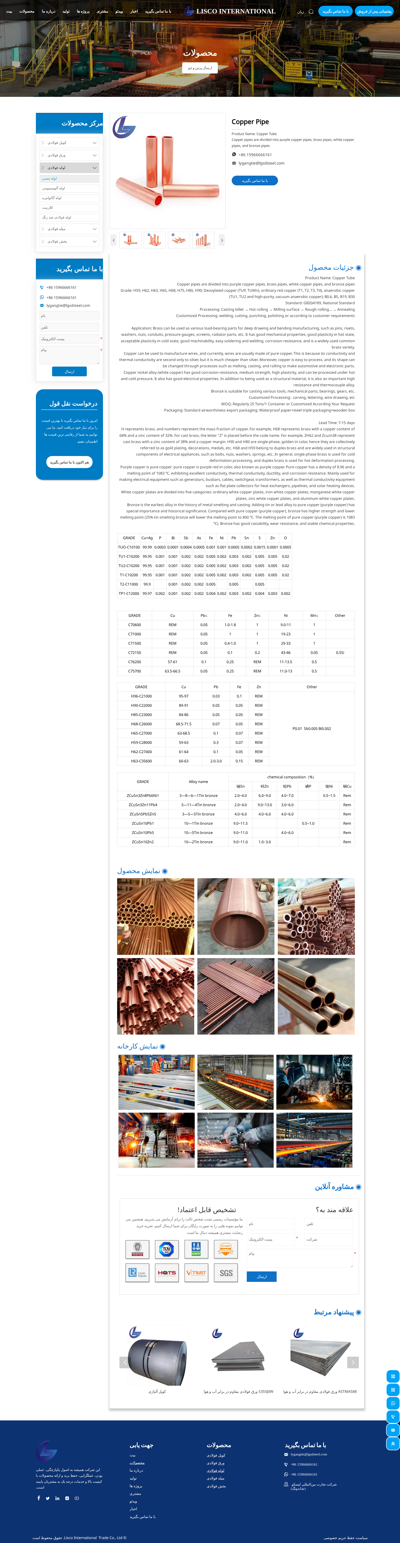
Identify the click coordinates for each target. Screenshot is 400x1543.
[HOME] (189, 11)
